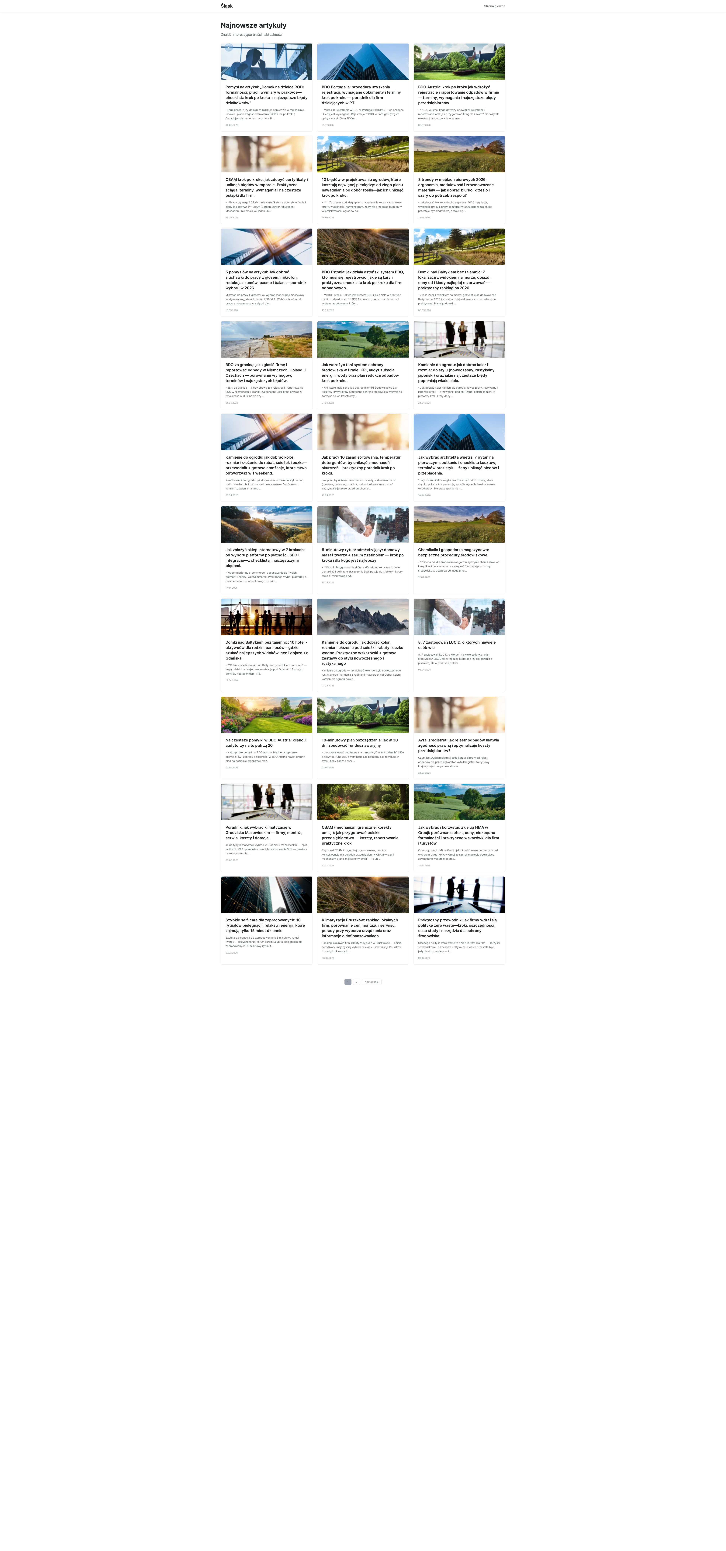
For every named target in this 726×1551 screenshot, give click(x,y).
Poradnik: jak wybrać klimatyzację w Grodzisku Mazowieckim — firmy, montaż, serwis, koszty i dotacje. (264, 832)
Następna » (372, 981)
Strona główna (494, 6)
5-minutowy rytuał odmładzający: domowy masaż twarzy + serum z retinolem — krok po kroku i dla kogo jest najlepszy (363, 555)
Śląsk (227, 6)
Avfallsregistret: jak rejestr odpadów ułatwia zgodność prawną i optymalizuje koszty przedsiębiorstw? (458, 745)
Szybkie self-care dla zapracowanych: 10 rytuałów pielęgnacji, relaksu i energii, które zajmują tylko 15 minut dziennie (265, 925)
